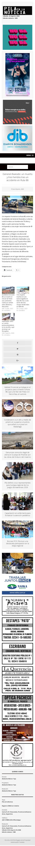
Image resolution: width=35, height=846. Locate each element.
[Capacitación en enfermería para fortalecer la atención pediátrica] (17, 509)
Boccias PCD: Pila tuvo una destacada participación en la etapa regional (17, 543)
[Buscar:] (17, 167)
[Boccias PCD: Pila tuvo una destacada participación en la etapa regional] (17, 537)
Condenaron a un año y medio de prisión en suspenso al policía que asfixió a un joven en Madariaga (17, 423)
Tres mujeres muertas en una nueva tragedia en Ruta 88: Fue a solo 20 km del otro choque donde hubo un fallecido (23, 300)
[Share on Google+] (17, 360)
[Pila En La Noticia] (17, 160)
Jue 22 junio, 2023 (18, 189)
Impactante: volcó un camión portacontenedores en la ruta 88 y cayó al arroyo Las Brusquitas (8, 326)
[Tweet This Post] (17, 348)
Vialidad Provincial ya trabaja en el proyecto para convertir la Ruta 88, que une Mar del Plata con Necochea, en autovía (17, 390)
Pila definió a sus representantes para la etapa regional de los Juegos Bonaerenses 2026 (18, 485)
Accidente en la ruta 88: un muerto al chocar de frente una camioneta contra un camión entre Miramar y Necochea (8, 300)
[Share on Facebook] (17, 343)
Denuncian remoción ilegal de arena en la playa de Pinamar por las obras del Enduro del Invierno (17, 454)
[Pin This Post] (17, 354)
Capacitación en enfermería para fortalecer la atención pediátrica (17, 514)
